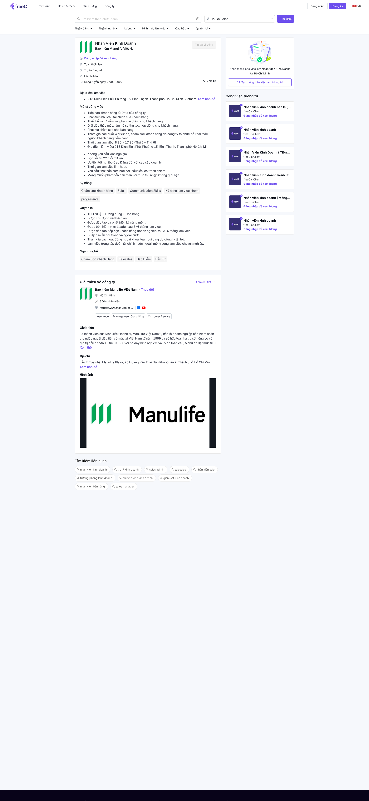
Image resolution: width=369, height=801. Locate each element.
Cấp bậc (180, 28)
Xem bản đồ (206, 99)
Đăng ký (337, 6)
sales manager (125, 486)
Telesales (125, 259)
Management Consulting (128, 316)
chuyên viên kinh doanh (138, 478)
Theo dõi (146, 289)
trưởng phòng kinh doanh (96, 478)
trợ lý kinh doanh (128, 469)
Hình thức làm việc (153, 28)
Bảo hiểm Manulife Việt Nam (115, 48)
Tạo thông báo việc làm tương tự (262, 82)
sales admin (156, 469)
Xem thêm (87, 347)
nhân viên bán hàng (92, 486)
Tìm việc (44, 6)
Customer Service (159, 316)
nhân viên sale (205, 469)
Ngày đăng (82, 28)
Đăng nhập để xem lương (100, 58)
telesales (180, 469)
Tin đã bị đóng (204, 44)
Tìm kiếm (286, 18)
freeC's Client (252, 111)
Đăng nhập (317, 6)
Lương (128, 28)
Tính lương (90, 6)
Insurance (102, 316)
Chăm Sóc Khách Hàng (97, 259)
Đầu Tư (160, 259)
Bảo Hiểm (144, 259)
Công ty (110, 6)
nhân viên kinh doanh (93, 469)
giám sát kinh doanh (176, 478)
